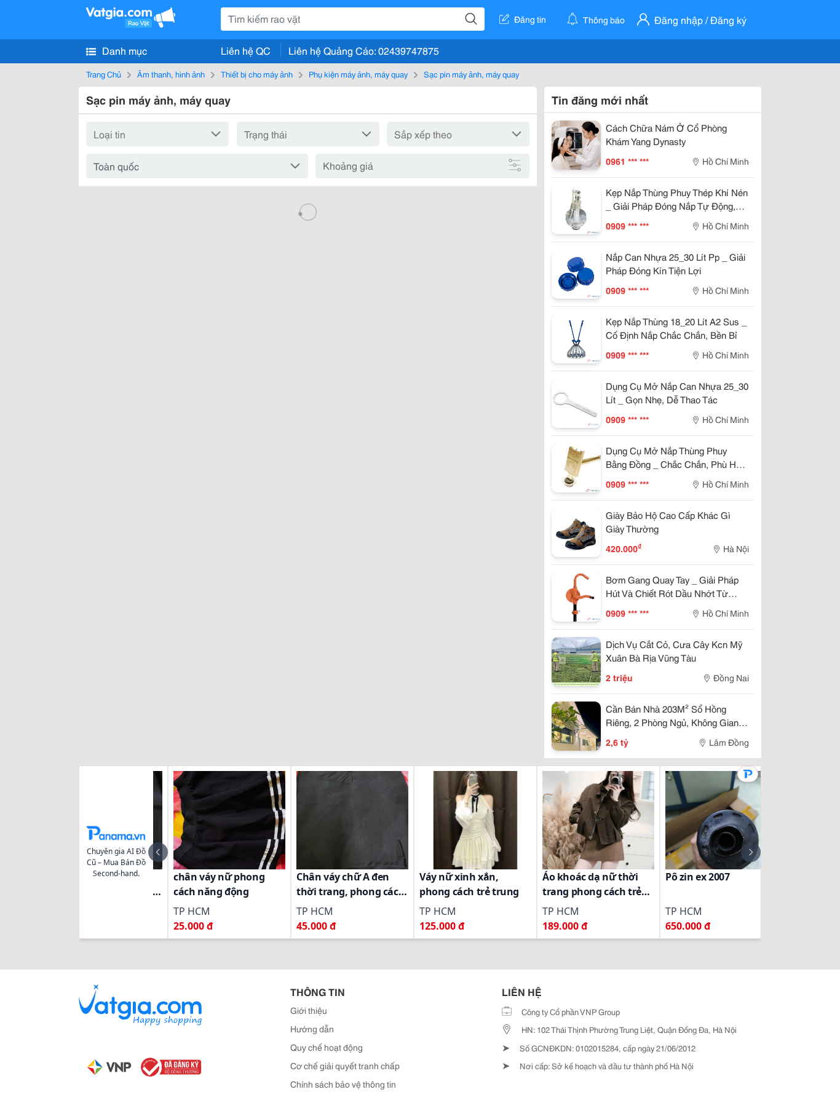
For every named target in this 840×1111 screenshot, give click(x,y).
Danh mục (123, 50)
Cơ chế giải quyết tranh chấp (345, 1065)
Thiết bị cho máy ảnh (257, 73)
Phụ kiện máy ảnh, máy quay (358, 73)
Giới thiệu (308, 1010)
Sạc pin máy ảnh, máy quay (471, 73)
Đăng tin (530, 19)
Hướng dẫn (312, 1028)
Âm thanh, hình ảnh (171, 73)
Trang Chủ (103, 73)
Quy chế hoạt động (326, 1047)
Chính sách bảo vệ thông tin (343, 1084)
